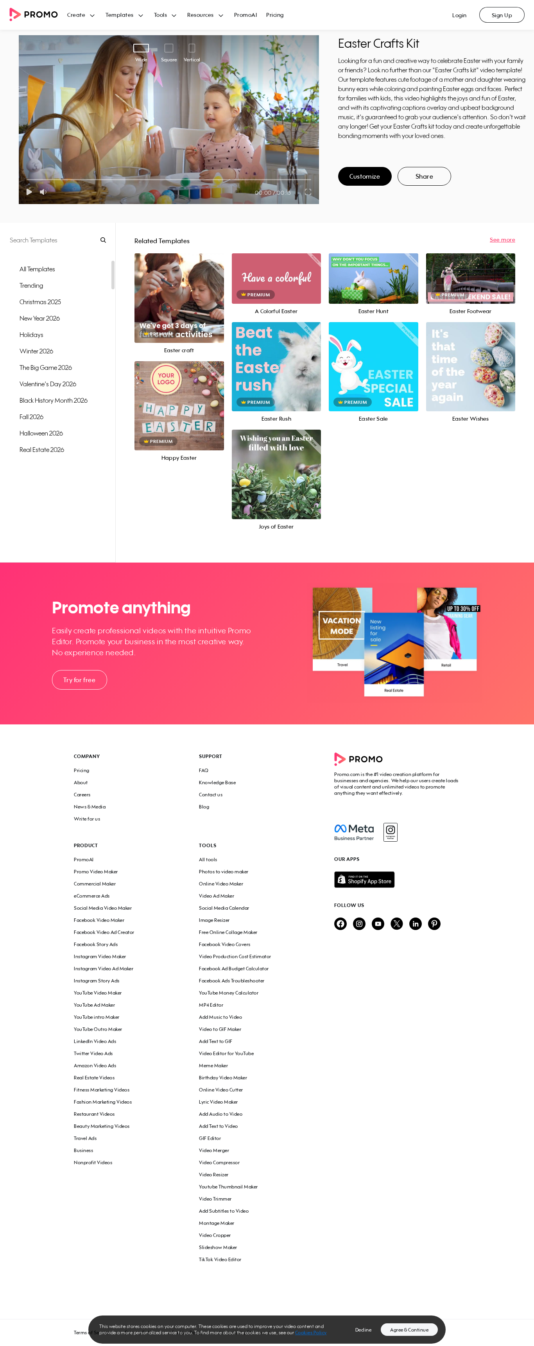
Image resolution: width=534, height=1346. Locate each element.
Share (425, 176)
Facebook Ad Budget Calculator (234, 968)
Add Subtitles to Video (224, 1211)
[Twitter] (397, 924)
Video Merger (214, 1150)
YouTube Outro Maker (98, 1029)
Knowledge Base (217, 782)
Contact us (210, 795)
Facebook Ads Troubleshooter (232, 981)
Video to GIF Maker (220, 1029)
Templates (120, 14)
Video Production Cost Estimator (235, 956)
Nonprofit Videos (93, 1162)
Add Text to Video (218, 1126)
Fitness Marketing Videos (101, 1090)
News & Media (90, 807)
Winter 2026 (36, 351)
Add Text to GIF (216, 1041)
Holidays (31, 335)
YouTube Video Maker (98, 993)
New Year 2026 (40, 318)
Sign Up (502, 15)
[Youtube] (378, 924)
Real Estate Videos (94, 1078)
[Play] (29, 191)
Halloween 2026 (41, 433)
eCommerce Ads (92, 896)
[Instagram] (390, 832)
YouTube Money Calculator (228, 993)
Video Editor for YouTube (226, 1053)
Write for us (87, 819)
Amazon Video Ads (95, 1065)
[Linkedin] (415, 924)
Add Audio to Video (220, 1114)
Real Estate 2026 (42, 449)
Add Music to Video (220, 1017)
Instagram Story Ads (97, 981)
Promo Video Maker (96, 872)
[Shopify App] (397, 879)
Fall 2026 (31, 417)
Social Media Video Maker (103, 908)
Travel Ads (85, 1138)
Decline (363, 1330)
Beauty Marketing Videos (102, 1126)
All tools (208, 859)
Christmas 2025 (40, 302)
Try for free (79, 680)
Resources (200, 14)
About (81, 782)
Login (459, 15)
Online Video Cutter (221, 1090)
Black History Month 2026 (54, 400)
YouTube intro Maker (97, 1017)
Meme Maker (213, 1065)
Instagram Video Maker (100, 956)
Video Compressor (219, 1162)
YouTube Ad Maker (94, 1005)
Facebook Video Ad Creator (104, 932)
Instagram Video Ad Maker (103, 968)
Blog (204, 807)
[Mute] (45, 192)
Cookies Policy (311, 1332)
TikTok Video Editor (220, 1259)
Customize (364, 176)
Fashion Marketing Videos (103, 1102)
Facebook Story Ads (96, 944)
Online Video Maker (221, 884)
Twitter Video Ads (93, 1053)
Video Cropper (215, 1235)
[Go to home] (38, 15)
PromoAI (245, 14)
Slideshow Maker (218, 1247)
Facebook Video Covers (225, 944)
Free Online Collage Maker (228, 932)
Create (76, 14)
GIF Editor (210, 1138)
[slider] (26, 179)
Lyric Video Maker (218, 1102)
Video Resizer (214, 1175)
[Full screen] (308, 192)
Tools (160, 14)
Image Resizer (214, 920)
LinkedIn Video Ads (95, 1041)
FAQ (204, 770)
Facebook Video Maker (99, 920)
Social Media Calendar (224, 908)
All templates (37, 269)
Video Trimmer (215, 1199)
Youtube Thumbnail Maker (228, 1187)
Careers (82, 795)
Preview (179, 289)
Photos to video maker (224, 872)
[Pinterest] (434, 924)
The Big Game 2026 (46, 367)
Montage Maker (217, 1223)
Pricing (275, 14)
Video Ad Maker (216, 896)
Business (83, 1150)
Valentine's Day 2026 (48, 384)
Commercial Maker (95, 884)
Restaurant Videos (94, 1114)
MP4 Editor (211, 1005)
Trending (31, 285)
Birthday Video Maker (223, 1078)
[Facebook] (354, 832)
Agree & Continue (409, 1330)
